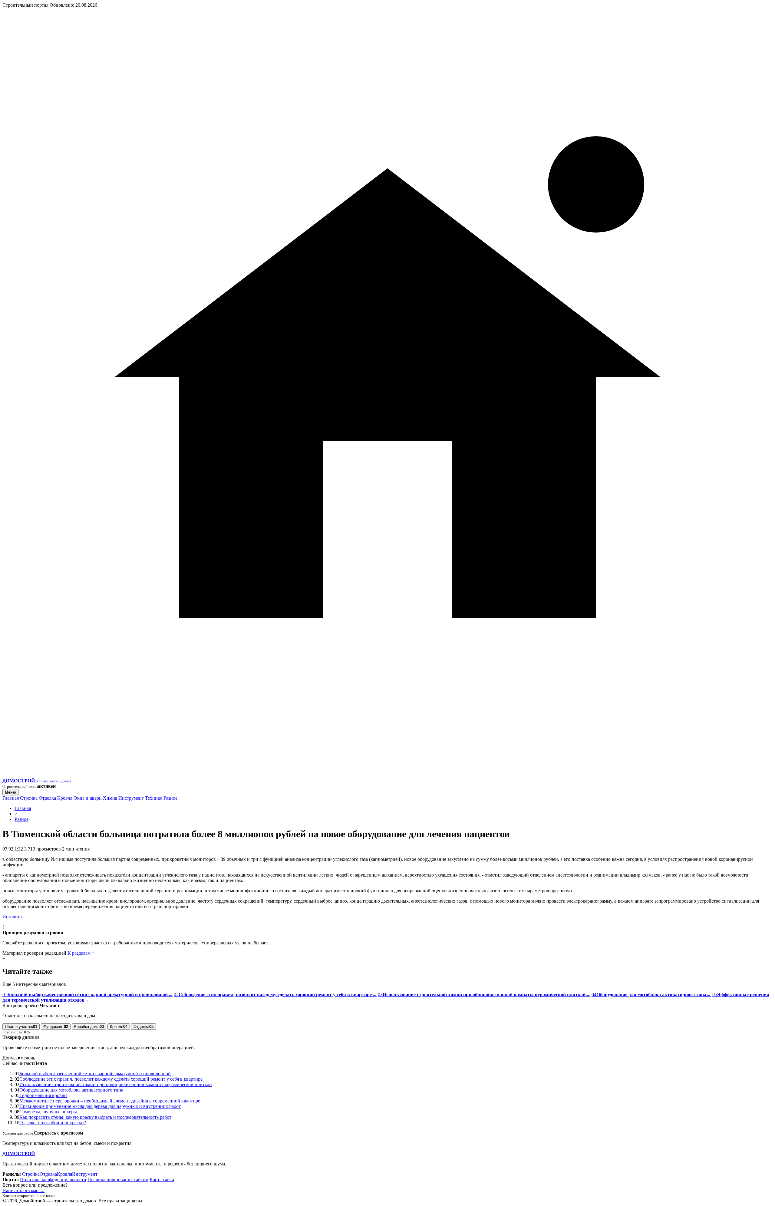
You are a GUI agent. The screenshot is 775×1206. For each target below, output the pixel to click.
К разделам (81, 953)
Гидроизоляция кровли (43, 1095)
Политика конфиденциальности (53, 1179)
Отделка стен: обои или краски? (52, 1122)
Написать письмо (23, 1190)
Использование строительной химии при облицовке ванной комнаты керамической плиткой (115, 1084)
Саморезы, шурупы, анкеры (48, 1111)
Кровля (64, 798)
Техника (153, 798)
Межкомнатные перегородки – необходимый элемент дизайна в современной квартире (109, 1100)
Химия (110, 798)
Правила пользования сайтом (117, 1179)
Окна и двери (88, 798)
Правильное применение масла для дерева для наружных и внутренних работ (100, 1106)
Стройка (29, 798)
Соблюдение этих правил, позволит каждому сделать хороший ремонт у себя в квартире (111, 1079)
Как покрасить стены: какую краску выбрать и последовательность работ (95, 1117)
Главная (10, 798)
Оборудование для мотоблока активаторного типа (71, 1089)
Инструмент (131, 798)
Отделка (47, 798)
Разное (170, 798)
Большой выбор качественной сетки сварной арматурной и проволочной (95, 1073)
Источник (12, 916)
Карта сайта (162, 1179)
